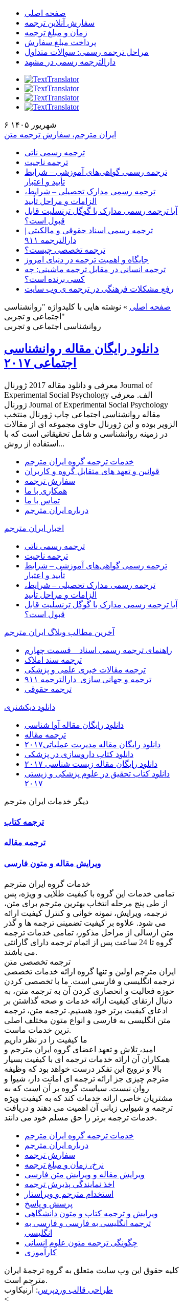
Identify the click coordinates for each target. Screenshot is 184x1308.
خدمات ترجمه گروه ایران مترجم (79, 461)
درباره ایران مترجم (56, 510)
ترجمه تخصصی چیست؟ (65, 250)
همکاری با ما (46, 490)
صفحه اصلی (45, 13)
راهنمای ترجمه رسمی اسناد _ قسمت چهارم (98, 650)
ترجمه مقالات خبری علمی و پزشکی (85, 669)
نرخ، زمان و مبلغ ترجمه (64, 1164)
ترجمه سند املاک (53, 660)
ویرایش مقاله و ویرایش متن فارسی (85, 1174)
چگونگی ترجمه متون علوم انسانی (81, 1242)
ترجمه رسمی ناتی (55, 152)
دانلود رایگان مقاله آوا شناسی (74, 725)
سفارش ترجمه (50, 481)
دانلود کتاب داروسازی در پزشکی (79, 754)
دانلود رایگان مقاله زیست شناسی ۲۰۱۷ (91, 764)
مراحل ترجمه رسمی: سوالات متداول (87, 52)
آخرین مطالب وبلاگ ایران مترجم (59, 632)
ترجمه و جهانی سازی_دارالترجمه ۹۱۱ (88, 679)
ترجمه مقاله (45, 734)
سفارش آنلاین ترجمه (60, 22)
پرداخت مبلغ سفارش (60, 42)
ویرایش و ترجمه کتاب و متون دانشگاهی (91, 1213)
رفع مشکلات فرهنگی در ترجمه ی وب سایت (99, 288)
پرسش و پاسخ (49, 1203)
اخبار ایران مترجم (34, 528)
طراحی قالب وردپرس (75, 1289)
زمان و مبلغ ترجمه (56, 32)
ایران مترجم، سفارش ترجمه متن (60, 134)
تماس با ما (42, 500)
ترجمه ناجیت (46, 162)
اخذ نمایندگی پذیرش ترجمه (69, 1184)
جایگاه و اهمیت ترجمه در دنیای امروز (87, 259)
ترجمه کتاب (24, 821)
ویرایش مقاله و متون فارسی (52, 863)
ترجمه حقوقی (48, 689)
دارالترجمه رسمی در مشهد (70, 61)
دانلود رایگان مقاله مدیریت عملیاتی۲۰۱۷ (92, 744)
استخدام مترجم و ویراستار (69, 1194)
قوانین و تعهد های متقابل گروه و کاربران (92, 471)
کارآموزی (41, 1252)
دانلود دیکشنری (29, 707)
